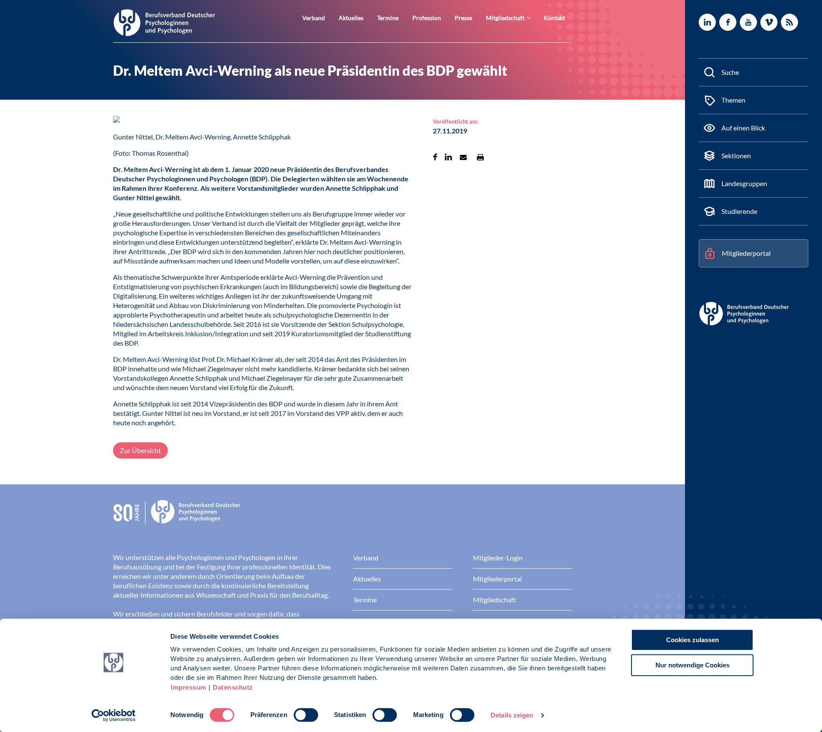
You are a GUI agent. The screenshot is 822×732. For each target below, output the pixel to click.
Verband (313, 17)
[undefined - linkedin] (707, 22)
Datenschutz (233, 687)
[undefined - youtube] (748, 22)
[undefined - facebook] (727, 22)
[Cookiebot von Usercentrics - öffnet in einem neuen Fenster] (113, 715)
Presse (463, 17)
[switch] (306, 715)
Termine (388, 17)
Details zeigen (512, 715)
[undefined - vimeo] (768, 22)
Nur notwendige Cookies (692, 665)
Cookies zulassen (692, 639)
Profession (426, 17)
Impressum (188, 687)
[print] (480, 157)
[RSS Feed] (789, 22)
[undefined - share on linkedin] (448, 157)
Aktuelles (351, 17)
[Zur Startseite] (164, 22)
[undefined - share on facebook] (435, 157)
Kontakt (554, 17)
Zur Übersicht (140, 450)
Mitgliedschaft (505, 17)
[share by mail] (463, 157)
